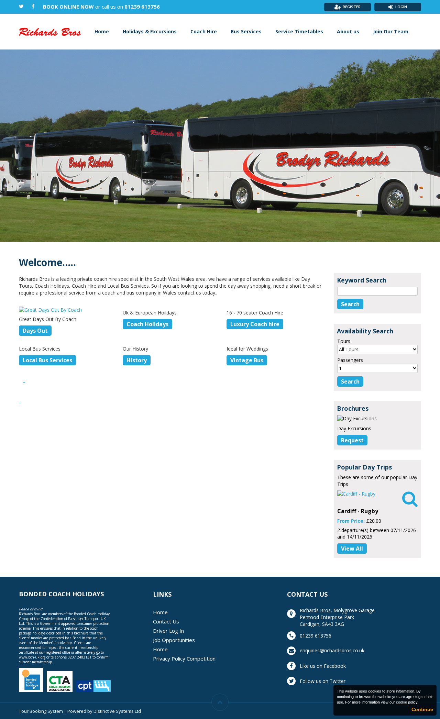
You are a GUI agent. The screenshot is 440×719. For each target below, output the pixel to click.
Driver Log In (168, 630)
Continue (422, 709)
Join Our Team (390, 31)
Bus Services (246, 31)
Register (352, 6)
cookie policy (406, 702)
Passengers (350, 360)
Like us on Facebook (323, 666)
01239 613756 (142, 6)
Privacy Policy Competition (184, 658)
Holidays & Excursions (150, 31)
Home (102, 31)
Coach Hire (203, 31)
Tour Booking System (41, 711)
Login (401, 6)
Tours (343, 341)
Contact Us (166, 621)
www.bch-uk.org (32, 657)
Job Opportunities (174, 640)
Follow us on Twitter (322, 681)
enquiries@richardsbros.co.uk (332, 650)
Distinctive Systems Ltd (117, 711)
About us (348, 31)
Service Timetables (299, 31)
